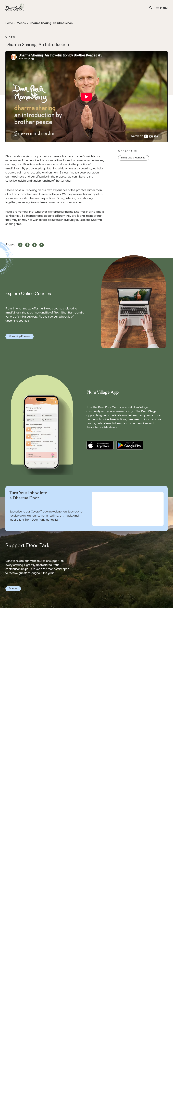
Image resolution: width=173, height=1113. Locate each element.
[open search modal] (150, 8)
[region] (86, 96)
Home (9, 23)
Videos (21, 23)
